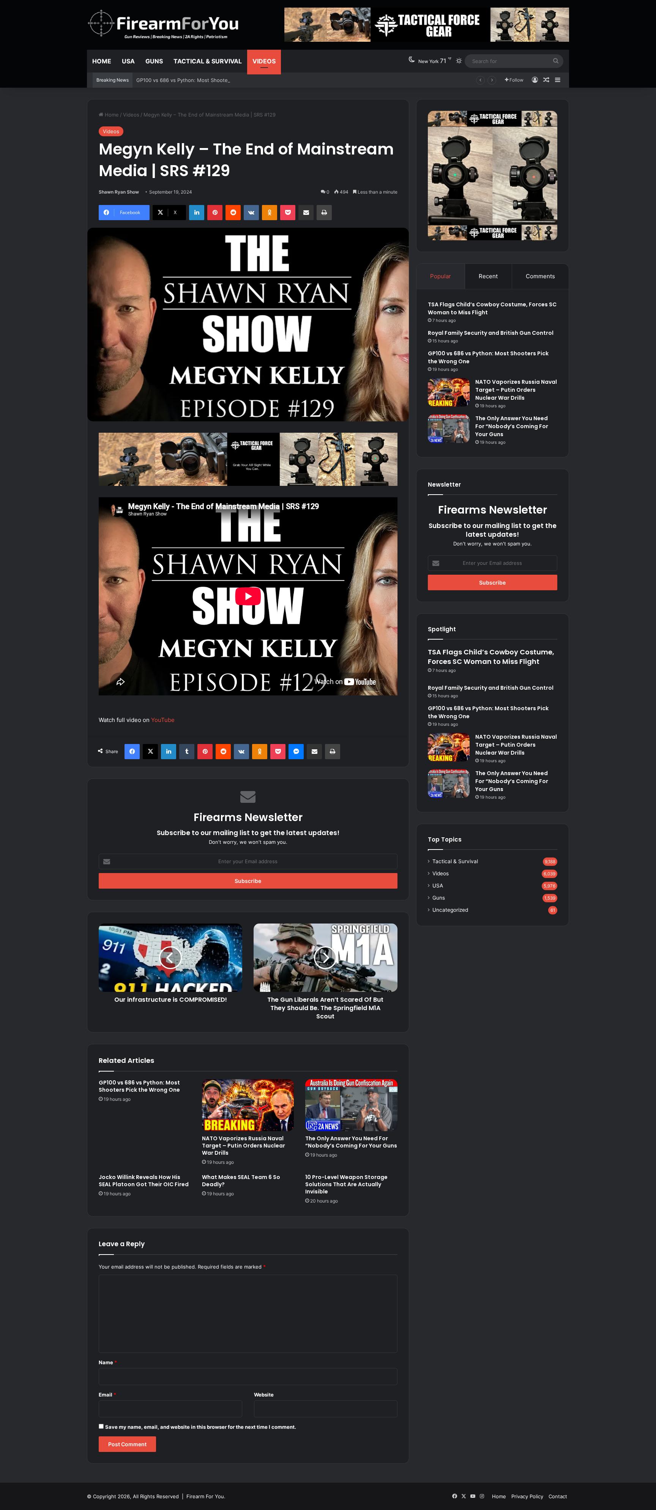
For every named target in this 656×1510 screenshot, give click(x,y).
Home (101, 61)
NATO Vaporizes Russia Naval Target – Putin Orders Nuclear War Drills (243, 1146)
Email (107, 1395)
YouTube (163, 719)
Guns (154, 61)
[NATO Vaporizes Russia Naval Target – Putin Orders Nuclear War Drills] (248, 1105)
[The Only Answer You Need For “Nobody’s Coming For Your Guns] (351, 1105)
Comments (540, 276)
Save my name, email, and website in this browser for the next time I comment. (200, 1427)
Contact (558, 1496)
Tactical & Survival (207, 61)
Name (108, 1362)
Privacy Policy (527, 1496)
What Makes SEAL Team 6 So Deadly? (241, 1180)
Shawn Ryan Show (119, 192)
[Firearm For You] (163, 24)
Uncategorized (450, 910)
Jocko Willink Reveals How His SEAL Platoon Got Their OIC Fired (144, 1180)
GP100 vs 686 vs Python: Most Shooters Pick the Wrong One (208, 80)
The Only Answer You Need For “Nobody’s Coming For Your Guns (351, 1142)
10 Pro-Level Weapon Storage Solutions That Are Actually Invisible (346, 1184)
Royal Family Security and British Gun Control (491, 333)
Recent (488, 276)
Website (264, 1395)
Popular (440, 276)
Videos (264, 61)
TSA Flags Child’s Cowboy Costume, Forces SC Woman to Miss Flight (491, 656)
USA (128, 61)
